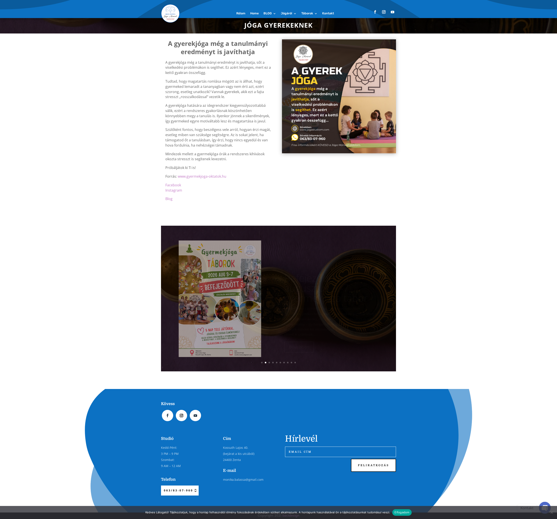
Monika (299, 294)
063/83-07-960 (178, 490)
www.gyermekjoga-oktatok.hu (202, 176)
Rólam (240, 13)
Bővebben (299, 333)
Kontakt (328, 13)
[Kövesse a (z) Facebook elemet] (375, 11)
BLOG (267, 13)
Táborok (307, 13)
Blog (169, 198)
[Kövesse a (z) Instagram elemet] (383, 11)
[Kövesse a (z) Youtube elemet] (392, 11)
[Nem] (551, 512)
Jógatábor (330, 294)
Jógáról (286, 13)
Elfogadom (401, 512)
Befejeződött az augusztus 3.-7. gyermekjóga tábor (326, 273)
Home (254, 13)
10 (295, 362)
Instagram (173, 190)
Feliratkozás (373, 465)
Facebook (173, 185)
